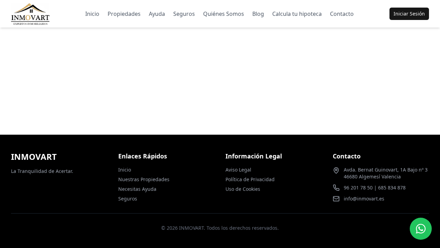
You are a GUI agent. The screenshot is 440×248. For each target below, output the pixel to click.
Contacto (342, 14)
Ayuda (157, 14)
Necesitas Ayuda (137, 189)
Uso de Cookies (243, 189)
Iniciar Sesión (409, 13)
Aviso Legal (238, 169)
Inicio (92, 14)
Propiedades (124, 14)
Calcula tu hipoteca (297, 14)
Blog (258, 14)
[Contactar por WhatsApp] (421, 229)
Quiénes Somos (223, 14)
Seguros (184, 14)
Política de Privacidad (250, 179)
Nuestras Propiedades (143, 179)
